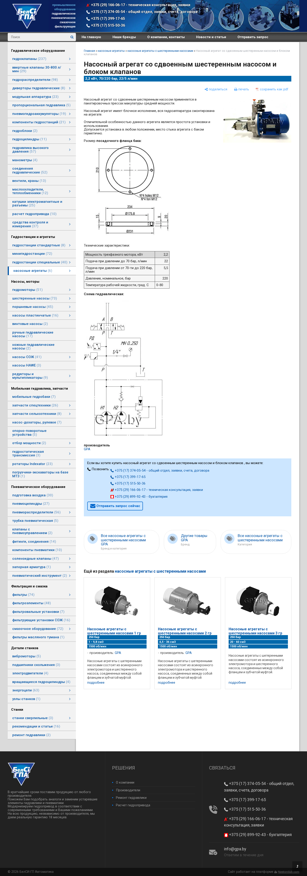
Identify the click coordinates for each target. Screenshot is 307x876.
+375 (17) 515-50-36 (107, 25)
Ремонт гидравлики (131, 798)
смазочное (67, 22)
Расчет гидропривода (133, 805)
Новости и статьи (211, 37)
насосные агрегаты (111, 50)
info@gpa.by (235, 849)
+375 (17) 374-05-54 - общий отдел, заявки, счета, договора (143, 12)
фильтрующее (65, 26)
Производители (128, 790)
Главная (89, 50)
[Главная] (27, 28)
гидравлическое (63, 13)
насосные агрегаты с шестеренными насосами (160, 50)
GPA (87, 449)
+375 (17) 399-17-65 (107, 18)
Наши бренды (124, 37)
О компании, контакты (166, 37)
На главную (91, 37)
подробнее (96, 683)
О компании (125, 782)
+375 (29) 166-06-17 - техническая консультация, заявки (140, 5)
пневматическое (63, 18)
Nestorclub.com (288, 872)
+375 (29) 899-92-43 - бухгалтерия (140, 497)
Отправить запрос (252, 37)
